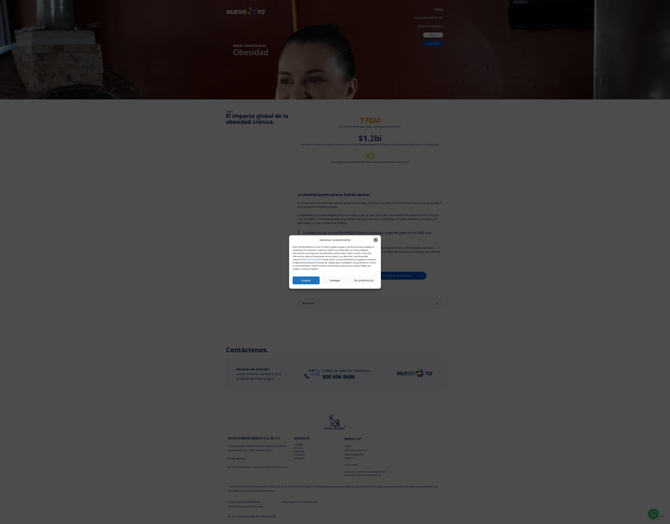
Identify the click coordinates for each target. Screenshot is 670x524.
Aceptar (306, 280)
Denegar (335, 280)
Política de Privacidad (311, 259)
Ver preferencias (364, 280)
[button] (375, 240)
